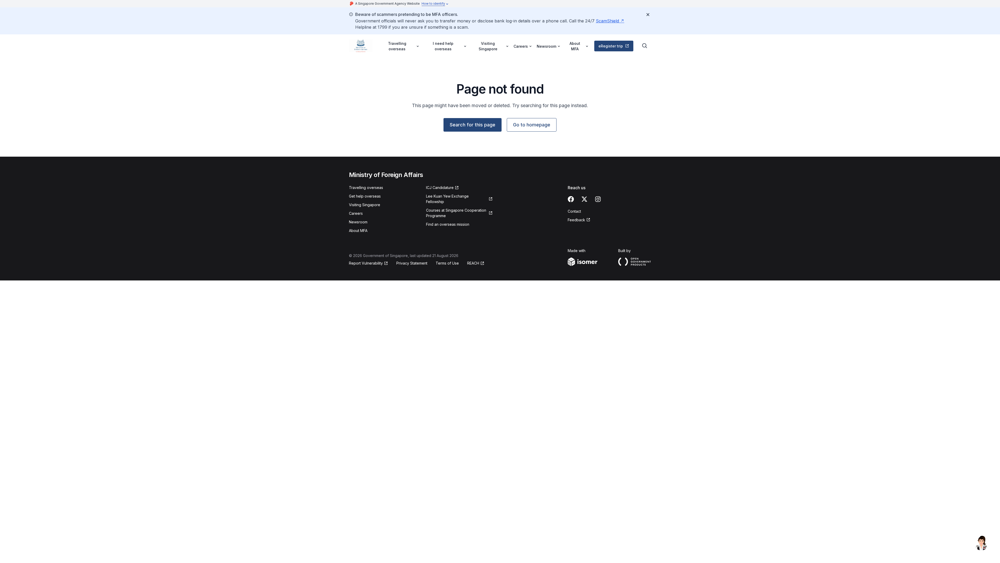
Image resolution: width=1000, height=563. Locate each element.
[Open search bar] (645, 46)
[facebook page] (571, 199)
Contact (574, 211)
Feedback (576, 220)
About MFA (358, 230)
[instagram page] (598, 199)
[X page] (584, 199)
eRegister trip (610, 46)
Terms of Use (447, 263)
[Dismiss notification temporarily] (648, 14)
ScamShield (607, 20)
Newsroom (358, 222)
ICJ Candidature (440, 187)
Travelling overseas (366, 187)
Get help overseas (365, 196)
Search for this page (472, 124)
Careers (356, 213)
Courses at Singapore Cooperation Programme (456, 213)
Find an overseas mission (447, 224)
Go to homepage (531, 124)
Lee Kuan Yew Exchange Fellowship (447, 199)
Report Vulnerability (366, 263)
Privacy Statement (411, 263)
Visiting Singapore (364, 205)
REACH (473, 263)
